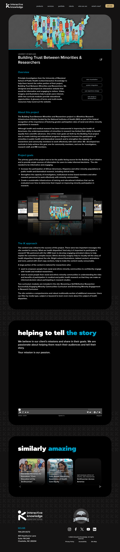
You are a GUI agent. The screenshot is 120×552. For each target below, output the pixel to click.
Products (39, 6)
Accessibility (83, 542)
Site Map (94, 542)
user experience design (92, 91)
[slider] (19, 410)
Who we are (82, 6)
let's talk (21, 527)
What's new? (96, 6)
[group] (32, 471)
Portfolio (61, 6)
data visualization (92, 79)
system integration (92, 85)
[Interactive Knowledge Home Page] (30, 521)
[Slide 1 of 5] (60, 207)
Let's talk (109, 6)
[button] (20, 412)
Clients (71, 6)
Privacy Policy (69, 542)
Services (51, 6)
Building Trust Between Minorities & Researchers (50, 60)
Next (63, 228)
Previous (56, 228)
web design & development (92, 97)
